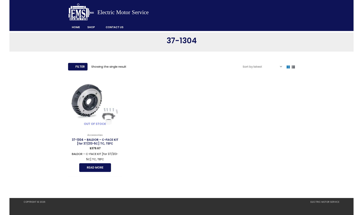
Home (76, 27)
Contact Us (114, 27)
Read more (95, 167)
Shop (91, 27)
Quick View (95, 128)
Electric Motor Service (123, 12)
